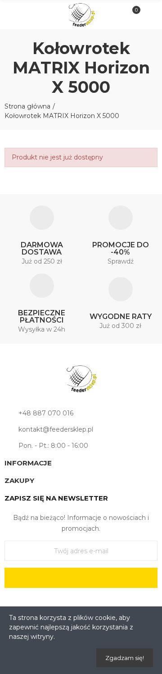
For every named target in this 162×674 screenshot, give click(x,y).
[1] (81, 578)
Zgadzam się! (124, 657)
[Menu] (14, 15)
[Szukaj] (29, 14)
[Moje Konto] (148, 15)
